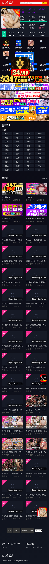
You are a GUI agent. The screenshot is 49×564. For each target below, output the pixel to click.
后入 (29, 162)
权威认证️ (30, 65)
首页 (9, 531)
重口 (40, 170)
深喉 (40, 158)
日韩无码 (31, 20)
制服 (7, 146)
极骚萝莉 (42, 33)
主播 (18, 158)
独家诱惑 (21, 35)
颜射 (18, 166)
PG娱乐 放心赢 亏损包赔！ (35, 219)
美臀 (7, 142)
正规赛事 (18, 65)
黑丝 (40, 142)
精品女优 (21, 33)
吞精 (29, 166)
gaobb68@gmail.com (34, 547)
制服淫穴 (11, 28)
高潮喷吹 (42, 35)
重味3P (41, 28)
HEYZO (11, 35)
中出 (40, 166)
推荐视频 (11, 25)
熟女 (40, 150)
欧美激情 (42, 17)
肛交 (40, 162)
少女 (7, 158)
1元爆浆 (43, 65)
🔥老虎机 (30, 70)
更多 (43, 178)
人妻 (29, 154)
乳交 (18, 162)
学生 (7, 154)
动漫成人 (42, 20)
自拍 (18, 134)
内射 (7, 170)
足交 (7, 162)
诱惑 (7, 138)
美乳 (29, 138)
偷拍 (7, 134)
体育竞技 (6, 65)
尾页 (31, 531)
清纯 (18, 138)
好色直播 (29, 197)
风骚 (40, 134)
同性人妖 (21, 25)
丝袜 (29, 142)
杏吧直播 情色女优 (8, 219)
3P (29, 170)
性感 (29, 134)
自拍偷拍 (31, 17)
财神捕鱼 (43, 70)
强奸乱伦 (11, 33)
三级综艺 (31, 28)
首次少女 (31, 35)
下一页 (24, 531)
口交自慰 (42, 25)
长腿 (18, 142)
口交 (29, 158)
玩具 (18, 146)
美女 (18, 154)
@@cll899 (5, 547)
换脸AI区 (21, 28)
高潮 (40, 146)
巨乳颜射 (31, 25)
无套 (18, 170)
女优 (18, 150)
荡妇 (29, 150)
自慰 (29, 146)
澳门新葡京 (6, 197)
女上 (7, 166)
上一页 (16, 531)
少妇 (40, 154)
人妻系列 (31, 33)
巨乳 (40, 138)
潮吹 (7, 150)
